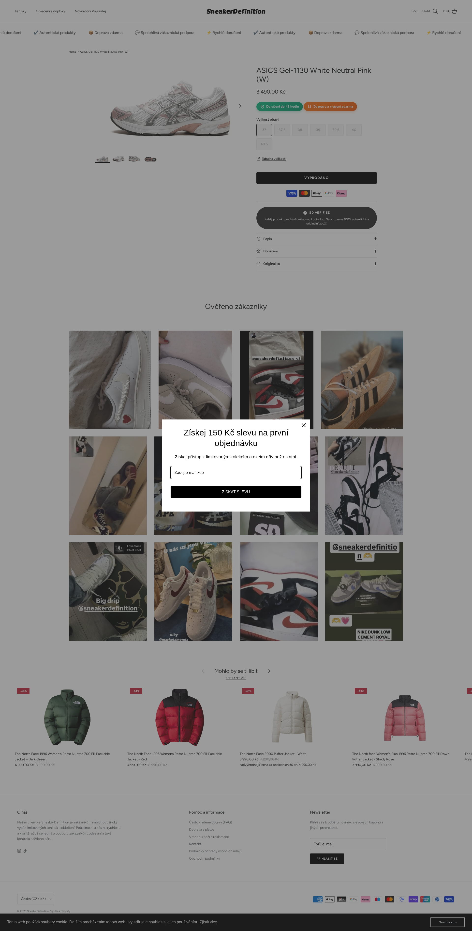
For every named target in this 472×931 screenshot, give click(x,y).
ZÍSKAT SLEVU (236, 492)
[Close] (304, 425)
